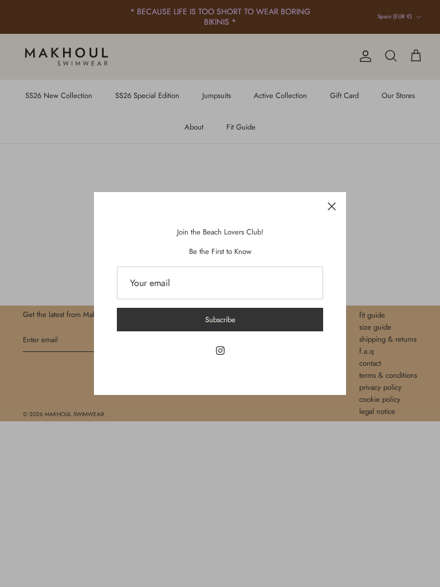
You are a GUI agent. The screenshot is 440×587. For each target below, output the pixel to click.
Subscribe (220, 319)
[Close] (331, 206)
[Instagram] (220, 350)
